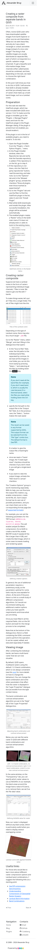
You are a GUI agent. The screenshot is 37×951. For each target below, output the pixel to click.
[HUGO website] (20, 948)
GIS (23, 26)
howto (12, 28)
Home (8, 925)
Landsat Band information (19, 898)
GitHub (24, 928)
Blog (8, 928)
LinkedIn (24, 935)
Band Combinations (16, 901)
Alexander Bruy (13, 2)
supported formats (15, 510)
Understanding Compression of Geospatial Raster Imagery (19, 893)
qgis (7, 28)
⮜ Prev (8, 907)
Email (23, 925)
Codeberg (25, 931)
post (14, 672)
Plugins (9, 931)
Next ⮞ (28, 907)
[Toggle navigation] (33, 3)
